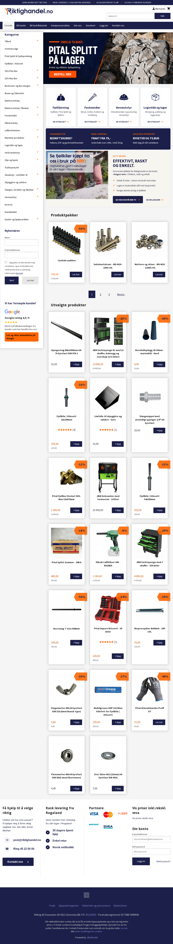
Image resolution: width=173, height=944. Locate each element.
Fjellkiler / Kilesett (14, 63)
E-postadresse (139, 834)
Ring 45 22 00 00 (23, 848)
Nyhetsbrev (120, 905)
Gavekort (90, 25)
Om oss (78, 25)
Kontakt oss (118, 25)
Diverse (9, 204)
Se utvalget (61, 121)
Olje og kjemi (11, 160)
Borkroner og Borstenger (17, 85)
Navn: (7, 237)
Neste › (121, 294)
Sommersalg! (11, 48)
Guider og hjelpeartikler (17, 219)
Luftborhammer (12, 130)
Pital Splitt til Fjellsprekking (18, 56)
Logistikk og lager (14, 145)
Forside (8, 25)
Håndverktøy (11, 122)
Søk (162, 15)
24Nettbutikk (92, 937)
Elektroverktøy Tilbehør (17, 108)
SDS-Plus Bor (11, 71)
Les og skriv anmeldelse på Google (20, 337)
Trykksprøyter (12, 167)
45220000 (90, 914)
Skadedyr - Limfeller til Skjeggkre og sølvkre (16, 178)
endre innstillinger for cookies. (88, 931)
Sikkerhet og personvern (96, 905)
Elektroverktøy (12, 100)
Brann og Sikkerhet (14, 93)
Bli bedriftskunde (38, 25)
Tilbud (8, 41)
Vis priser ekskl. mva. (142, 818)
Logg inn (104, 25)
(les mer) (19, 273)
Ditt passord (138, 846)
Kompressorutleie (60, 25)
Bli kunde (21, 25)
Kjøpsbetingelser (69, 905)
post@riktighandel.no (27, 840)
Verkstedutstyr (12, 152)
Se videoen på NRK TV (128, 199)
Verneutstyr (11, 197)
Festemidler (11, 115)
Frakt (52, 905)
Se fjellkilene (154, 199)
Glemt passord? (163, 861)
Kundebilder (11, 212)
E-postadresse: (12, 249)
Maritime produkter (14, 137)
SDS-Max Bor (11, 78)
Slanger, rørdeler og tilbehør (19, 189)
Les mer (30, 280)
